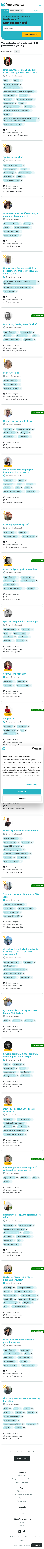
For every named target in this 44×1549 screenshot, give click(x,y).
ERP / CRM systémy (22, 17)
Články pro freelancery (22, 1482)
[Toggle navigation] (40, 4)
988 (29, 1451)
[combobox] (20, 29)
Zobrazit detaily (31, 785)
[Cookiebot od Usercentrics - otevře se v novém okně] (32, 748)
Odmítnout (22, 798)
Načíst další (22, 1458)
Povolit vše (22, 791)
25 (16, 51)
